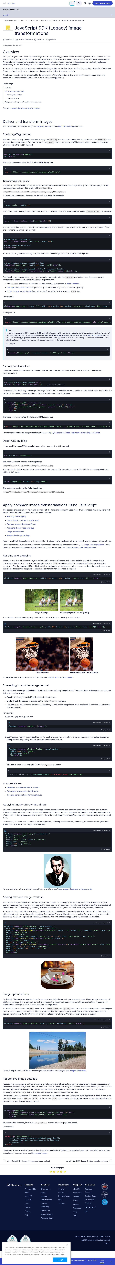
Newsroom (77, 1208)
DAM (27, 1203)
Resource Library (47, 1218)
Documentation (64, 1196)
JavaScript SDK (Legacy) (49, 20)
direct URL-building (65, 126)
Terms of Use (80, 1236)
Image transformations (94, 545)
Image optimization (78, 1070)
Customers (77, 1193)
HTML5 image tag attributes (19, 291)
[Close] (67, 1244)
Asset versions (73, 284)
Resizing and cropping (16, 516)
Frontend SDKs (33, 20)
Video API (28, 1200)
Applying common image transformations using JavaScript (74, 433)
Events (75, 1200)
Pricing (27, 1211)
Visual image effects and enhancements (74, 889)
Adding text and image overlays (20, 528)
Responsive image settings (18, 535)
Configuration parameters (18, 287)
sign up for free (102, 3)
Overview (11, 52)
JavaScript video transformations (25, 108)
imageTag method (43, 126)
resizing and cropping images (60, 677)
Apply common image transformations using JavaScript (23, 102)
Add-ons (61, 1203)
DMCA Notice (105, 1236)
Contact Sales (90, 1196)
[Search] (79, 3)
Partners (76, 1197)
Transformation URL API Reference (80, 547)
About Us (76, 1189)
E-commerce (45, 1189)
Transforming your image (16, 181)
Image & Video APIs (10, 20)
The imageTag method (14, 95)
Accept (60, 1260)
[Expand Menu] (4, 91)
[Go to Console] (89, 3)
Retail (43, 1193)
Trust (75, 1216)
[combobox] (79, 3)
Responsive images (39, 1153)
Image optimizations (15, 532)
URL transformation (94, 335)
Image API (28, 1196)
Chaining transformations (16, 366)
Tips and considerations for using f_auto (24, 795)
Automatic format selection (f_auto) (22, 791)
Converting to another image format (23, 520)
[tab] (5, 575)
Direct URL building (13, 98)
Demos (27, 1207)
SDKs (22, 20)
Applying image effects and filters (21, 524)
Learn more (102, 1261)
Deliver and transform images (14, 91)
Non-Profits (45, 1210)
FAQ (26, 1215)
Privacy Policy (92, 1236)
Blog (75, 1212)
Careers (76, 1204)
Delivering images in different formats (23, 787)
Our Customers (46, 1214)
